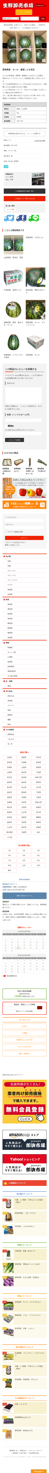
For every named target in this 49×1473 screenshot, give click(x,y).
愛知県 (23, 792)
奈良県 (23, 802)
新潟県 (9, 787)
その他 (9, 837)
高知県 (9, 817)
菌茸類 (10, 623)
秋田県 (9, 762)
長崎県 (38, 822)
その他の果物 (12, 676)
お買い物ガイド (15, 28)
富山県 (23, 787)
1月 (9, 850)
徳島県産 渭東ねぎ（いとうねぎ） (28, 1264)
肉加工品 (11, 696)
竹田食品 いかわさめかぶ (24, 1226)
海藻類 (10, 590)
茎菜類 (10, 618)
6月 (38, 855)
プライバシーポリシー (35, 1450)
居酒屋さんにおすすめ (24, 1040)
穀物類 (10, 628)
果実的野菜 (12, 671)
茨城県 (9, 767)
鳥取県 (9, 812)
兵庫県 (9, 802)
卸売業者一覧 (13, 1450)
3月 (38, 850)
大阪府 (38, 797)
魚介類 (8, 556)
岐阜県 (23, 782)
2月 (24, 850)
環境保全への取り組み (20, 1453)
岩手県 (38, 757)
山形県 (23, 767)
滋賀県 (9, 797)
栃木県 (23, 772)
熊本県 (23, 827)
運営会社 (23, 1450)
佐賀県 (23, 822)
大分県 (9, 827)
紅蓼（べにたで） (21, 1404)
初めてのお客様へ (30, 25)
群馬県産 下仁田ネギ (41, 470)
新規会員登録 (8, 25)
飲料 (9, 724)
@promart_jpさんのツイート (13, 1075)
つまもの (11, 739)
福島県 (38, 762)
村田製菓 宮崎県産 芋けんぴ (26, 1379)
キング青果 (10, 209)
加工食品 (9, 691)
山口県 (23, 812)
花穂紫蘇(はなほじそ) (23, 1417)
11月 (24, 865)
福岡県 (9, 822)
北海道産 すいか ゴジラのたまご (28, 1302)
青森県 (23, 757)
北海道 (9, 757)
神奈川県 (38, 777)
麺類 (9, 720)
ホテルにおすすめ (24, 1047)
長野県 (38, 782)
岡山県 (9, 807)
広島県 (23, 807)
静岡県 (9, 782)
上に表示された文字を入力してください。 (20, 430)
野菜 (7, 600)
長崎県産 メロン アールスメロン (28, 1315)
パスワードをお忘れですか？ (15, 542)
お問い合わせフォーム (24, 896)
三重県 (38, 792)
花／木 (10, 744)
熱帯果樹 (11, 666)
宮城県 (23, 762)
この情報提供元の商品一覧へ (24, 191)
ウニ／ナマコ (12, 580)
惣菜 (9, 710)
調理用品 (11, 734)
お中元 (24, 1026)
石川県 (38, 787)
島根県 (38, 807)
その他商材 (10, 730)
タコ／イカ (12, 575)
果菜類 (10, 609)
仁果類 (10, 657)
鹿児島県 (9, 832)
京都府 (23, 797)
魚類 (9, 561)
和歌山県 (38, 802)
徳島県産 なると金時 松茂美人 (27, 1277)
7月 (9, 860)
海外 (38, 832)
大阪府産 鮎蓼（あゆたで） (25, 1251)
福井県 (9, 792)
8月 (24, 860)
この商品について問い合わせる (24, 198)
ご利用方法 (41, 25)
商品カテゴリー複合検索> (24, 1011)
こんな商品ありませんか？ (30, 28)
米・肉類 (9, 681)
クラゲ (10, 585)
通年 (9, 870)
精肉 (9, 686)
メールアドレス (10, 517)
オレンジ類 (12, 652)
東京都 (23, 777)
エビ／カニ (12, 571)
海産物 (10, 701)
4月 (9, 855)
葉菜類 (10, 604)
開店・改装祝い (24, 1053)
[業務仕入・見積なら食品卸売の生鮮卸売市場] (25, 8)
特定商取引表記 (34, 1453)
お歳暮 (24, 1033)
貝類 (9, 566)
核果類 (10, 662)
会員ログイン (18, 25)
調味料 (10, 715)
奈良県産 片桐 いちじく (24, 1328)
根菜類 (10, 614)
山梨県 (9, 772)
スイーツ (11, 705)
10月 (9, 865)
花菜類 (10, 637)
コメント (11, 383)
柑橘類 (10, 647)
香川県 (38, 812)
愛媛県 (38, 817)
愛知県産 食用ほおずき (24, 1430)
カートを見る (24, 12)
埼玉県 (9, 777)
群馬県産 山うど (18, 470)
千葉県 (38, 772)
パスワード (9, 524)
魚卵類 (10, 594)
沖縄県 (23, 832)
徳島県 (23, 817)
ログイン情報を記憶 (15, 532)
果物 (7, 643)
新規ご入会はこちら (12, 545)
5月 (24, 855)
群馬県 (38, 767)
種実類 (10, 633)
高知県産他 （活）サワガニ (25, 1213)
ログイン (30, 133)
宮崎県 (38, 827)
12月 (38, 865)
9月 (38, 860)
